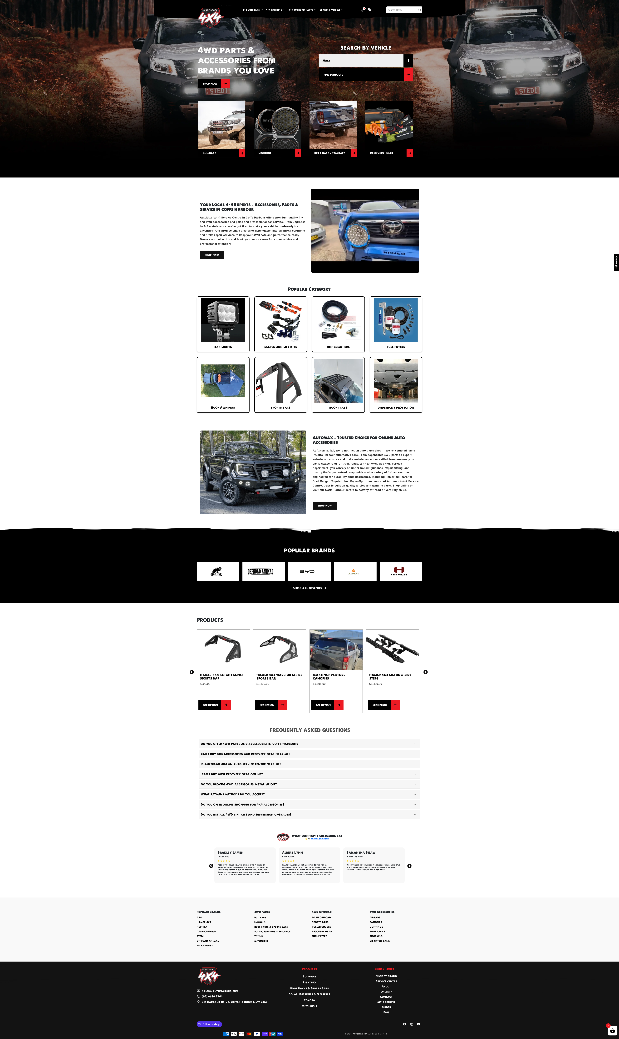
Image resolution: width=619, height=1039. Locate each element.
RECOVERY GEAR (322, 931)
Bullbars (260, 917)
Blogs (386, 1007)
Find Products (333, 74)
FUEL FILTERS (319, 936)
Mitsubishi (261, 940)
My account (386, 1002)
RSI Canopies (205, 945)
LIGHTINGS (376, 926)
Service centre (386, 981)
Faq (386, 1012)
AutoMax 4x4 (360, 1034)
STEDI (200, 936)
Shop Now (210, 83)
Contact (386, 996)
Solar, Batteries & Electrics (272, 931)
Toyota (259, 936)
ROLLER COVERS (321, 926)
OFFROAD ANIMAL (208, 940)
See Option (210, 705)
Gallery (386, 991)
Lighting (260, 922)
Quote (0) (616, 262)
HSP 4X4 (202, 926)
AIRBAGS (375, 917)
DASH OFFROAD (206, 931)
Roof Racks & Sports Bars (271, 926)
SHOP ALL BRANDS (307, 588)
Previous (191, 671)
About (386, 986)
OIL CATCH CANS (380, 940)
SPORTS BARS (320, 922)
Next (424, 671)
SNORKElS (376, 936)
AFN (199, 917)
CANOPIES (376, 922)
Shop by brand (386, 976)
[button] (252, 9)
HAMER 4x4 (204, 922)
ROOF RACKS (377, 931)
